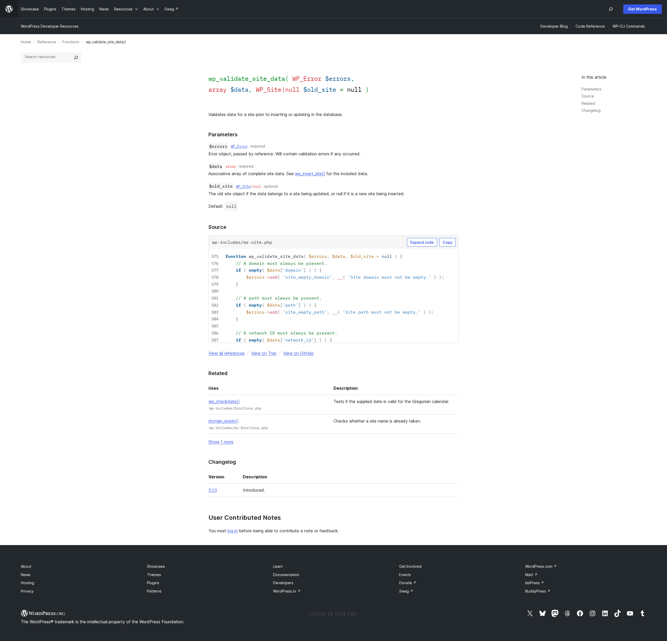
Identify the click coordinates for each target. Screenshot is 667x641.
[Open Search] (610, 9)
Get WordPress (642, 9)
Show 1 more (220, 441)
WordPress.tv (287, 591)
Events (405, 574)
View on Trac (264, 353)
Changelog (591, 110)
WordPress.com (541, 566)
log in (232, 530)
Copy (447, 242)
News (25, 574)
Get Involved (410, 566)
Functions (71, 42)
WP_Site (243, 186)
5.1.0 (212, 490)
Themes (154, 574)
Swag (406, 591)
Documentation (286, 574)
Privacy (27, 591)
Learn (278, 566)
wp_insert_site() (310, 173)
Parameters (591, 89)
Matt (531, 574)
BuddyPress (538, 591)
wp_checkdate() (224, 401)
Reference (47, 42)
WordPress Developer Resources (50, 26)
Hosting (27, 583)
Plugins (153, 583)
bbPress (534, 583)
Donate (407, 583)
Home (26, 42)
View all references (226, 353)
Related (588, 103)
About (26, 566)
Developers (283, 583)
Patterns (154, 591)
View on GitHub (298, 353)
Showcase (156, 566)
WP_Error (239, 146)
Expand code (422, 242)
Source (588, 96)
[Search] (76, 57)
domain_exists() (223, 421)
